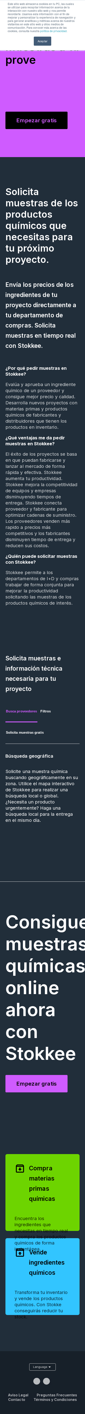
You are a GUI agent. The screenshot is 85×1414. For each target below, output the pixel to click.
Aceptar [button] (42, 41)
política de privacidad (53, 31)
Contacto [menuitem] (16, 1399)
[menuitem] (37, 1381)
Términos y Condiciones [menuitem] (55, 1399)
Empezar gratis (36, 120)
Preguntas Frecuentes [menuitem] (57, 1395)
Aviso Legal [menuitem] (18, 1395)
